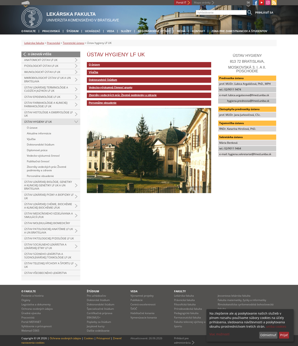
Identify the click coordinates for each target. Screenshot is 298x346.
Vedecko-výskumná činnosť (43, 155)
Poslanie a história (32, 296)
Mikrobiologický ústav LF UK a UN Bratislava (47, 79)
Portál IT (181, 2)
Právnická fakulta (184, 300)
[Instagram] (268, 2)
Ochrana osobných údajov (37, 309)
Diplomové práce (37, 150)
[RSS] (274, 2)
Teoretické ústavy (73, 43)
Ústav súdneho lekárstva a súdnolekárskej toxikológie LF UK (47, 255)
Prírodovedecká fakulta (188, 309)
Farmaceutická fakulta (187, 317)
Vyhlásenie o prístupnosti (36, 326)
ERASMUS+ (94, 317)
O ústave (32, 128)
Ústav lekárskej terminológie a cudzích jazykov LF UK (46, 89)
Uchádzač (92, 31)
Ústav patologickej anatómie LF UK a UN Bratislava (48, 230)
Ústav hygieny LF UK (38, 122)
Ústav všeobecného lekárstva (45, 273)
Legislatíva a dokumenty (36, 304)
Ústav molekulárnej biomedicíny (47, 223)
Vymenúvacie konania (143, 317)
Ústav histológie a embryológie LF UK (48, 114)
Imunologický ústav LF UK (42, 72)
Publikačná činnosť (38, 161)
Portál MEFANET (31, 322)
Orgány (25, 300)
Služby (126, 31)
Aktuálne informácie (39, 133)
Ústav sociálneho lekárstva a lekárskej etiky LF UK (45, 246)
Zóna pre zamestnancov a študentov (239, 31)
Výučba (31, 139)
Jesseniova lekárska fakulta (234, 296)
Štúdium (73, 31)
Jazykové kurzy (95, 326)
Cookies (89, 338)
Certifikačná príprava (99, 313)
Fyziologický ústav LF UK (41, 66)
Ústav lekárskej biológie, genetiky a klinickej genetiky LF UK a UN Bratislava (48, 185)
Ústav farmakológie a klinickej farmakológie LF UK (45, 104)
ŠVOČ (133, 309)
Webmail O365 (30, 330)
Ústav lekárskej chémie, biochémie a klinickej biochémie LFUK (48, 205)
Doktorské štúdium (98, 300)
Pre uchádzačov (96, 296)
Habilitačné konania (142, 313)
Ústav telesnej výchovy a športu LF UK (49, 265)
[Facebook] (255, 2)
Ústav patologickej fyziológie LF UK (49, 238)
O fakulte (28, 31)
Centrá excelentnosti (143, 304)
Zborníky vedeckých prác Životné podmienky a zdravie (46, 168)
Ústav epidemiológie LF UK (42, 97)
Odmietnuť (268, 335)
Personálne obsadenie (40, 176)
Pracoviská (51, 31)
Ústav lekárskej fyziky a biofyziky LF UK (49, 196)
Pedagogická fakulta (186, 313)
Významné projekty (142, 296)
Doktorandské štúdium (40, 144)
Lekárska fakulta (34, 43)
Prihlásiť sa (264, 12)
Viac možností (219, 334)
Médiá (181, 31)
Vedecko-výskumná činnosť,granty (110, 87)
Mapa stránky (202, 2)
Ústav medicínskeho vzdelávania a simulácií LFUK (48, 215)
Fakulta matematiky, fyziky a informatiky (242, 300)
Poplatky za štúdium (99, 322)
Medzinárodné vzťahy (154, 31)
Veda (110, 31)
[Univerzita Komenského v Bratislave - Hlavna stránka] (31, 17)
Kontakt (198, 31)
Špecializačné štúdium (100, 309)
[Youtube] (261, 2)
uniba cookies (276, 326)
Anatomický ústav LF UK (40, 60)
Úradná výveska (31, 313)
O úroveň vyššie (39, 54)
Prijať (284, 335)
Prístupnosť (103, 338)
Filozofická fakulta (185, 304)
